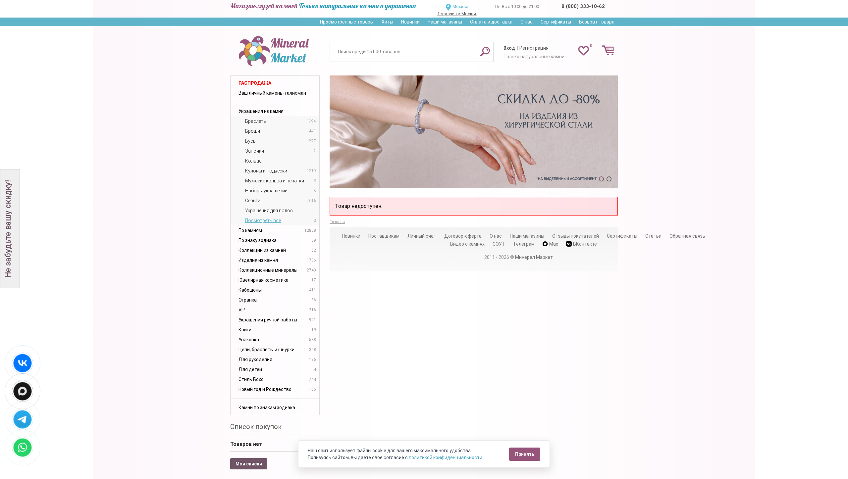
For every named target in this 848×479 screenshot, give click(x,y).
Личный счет (421, 236)
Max (553, 244)
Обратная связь (687, 236)
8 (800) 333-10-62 (583, 6)
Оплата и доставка (491, 21)
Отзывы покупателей (575, 236)
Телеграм (524, 244)
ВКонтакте (585, 244)
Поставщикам (383, 236)
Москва (460, 6)
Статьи (653, 236)
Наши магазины (445, 21)
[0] (583, 50)
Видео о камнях (467, 244)
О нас (526, 21)
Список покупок (256, 427)
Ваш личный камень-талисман (272, 93)
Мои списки (249, 463)
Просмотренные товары (347, 21)
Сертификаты (556, 21)
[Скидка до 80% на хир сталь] (474, 131)
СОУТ (499, 244)
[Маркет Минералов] (275, 49)
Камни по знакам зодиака (266, 407)
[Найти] (485, 51)
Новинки (410, 21)
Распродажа (254, 83)
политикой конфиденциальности (445, 457)
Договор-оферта (463, 236)
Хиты (387, 21)
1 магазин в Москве (457, 13)
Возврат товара (596, 21)
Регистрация (534, 48)
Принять (524, 454)
